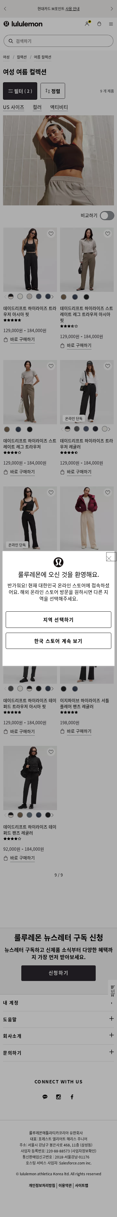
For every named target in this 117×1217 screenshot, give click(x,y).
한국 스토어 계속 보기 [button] (58, 640)
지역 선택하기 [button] (58, 619)
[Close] (111, 556)
